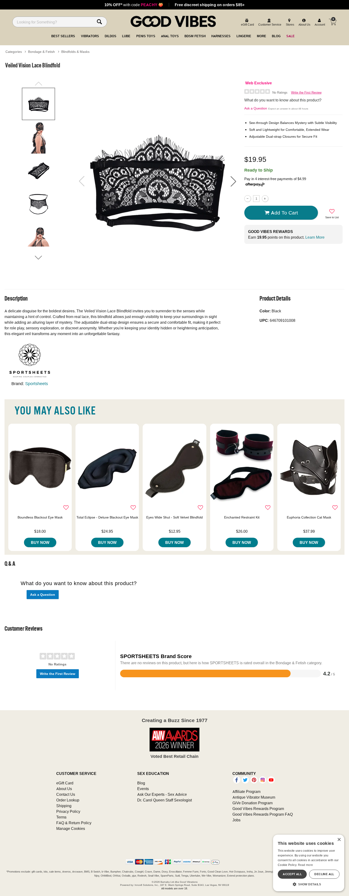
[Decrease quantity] (247, 198)
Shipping (63, 805)
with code (133, 4)
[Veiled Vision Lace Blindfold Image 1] (157, 181)
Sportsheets (36, 383)
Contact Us (65, 794)
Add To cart (284, 212)
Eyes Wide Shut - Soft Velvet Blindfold (174, 517)
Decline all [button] (324, 874)
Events (143, 788)
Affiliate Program (246, 791)
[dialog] (308, 863)
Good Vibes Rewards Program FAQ (262, 814)
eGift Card (64, 783)
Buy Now (40, 542)
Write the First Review (306, 92)
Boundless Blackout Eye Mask (40, 517)
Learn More (315, 237)
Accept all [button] (292, 874)
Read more (305, 865)
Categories (13, 52)
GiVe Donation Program (252, 802)
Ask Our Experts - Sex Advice (162, 794)
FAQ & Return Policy (73, 822)
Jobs (236, 820)
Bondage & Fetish (41, 52)
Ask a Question (255, 108)
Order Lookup (67, 800)
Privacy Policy (68, 811)
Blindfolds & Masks (75, 52)
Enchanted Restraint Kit (241, 517)
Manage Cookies (70, 828)
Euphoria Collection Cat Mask (309, 517)
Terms (61, 817)
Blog (141, 783)
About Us (64, 788)
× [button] (339, 839)
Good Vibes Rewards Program (258, 808)
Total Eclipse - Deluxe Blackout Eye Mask (107, 517)
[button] (233, 181)
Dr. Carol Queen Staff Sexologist (164, 800)
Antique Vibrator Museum (253, 797)
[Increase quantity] (265, 198)
